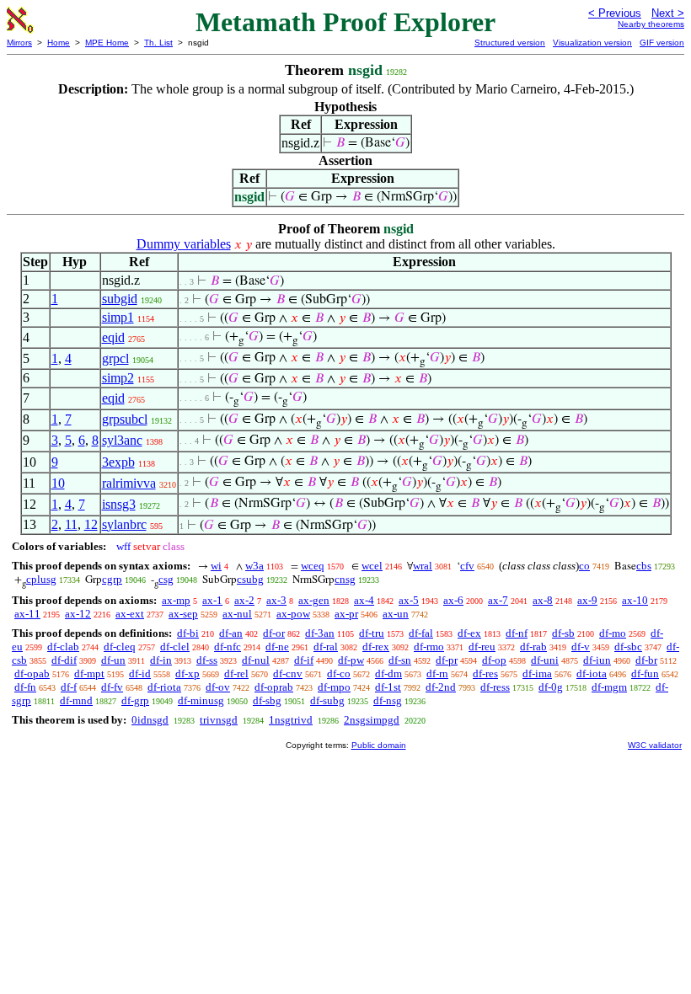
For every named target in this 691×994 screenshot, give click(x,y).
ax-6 (453, 600)
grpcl (115, 358)
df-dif (64, 660)
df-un (113, 660)
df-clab (63, 646)
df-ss (206, 660)
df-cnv (288, 673)
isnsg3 (119, 504)
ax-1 (212, 600)
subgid (119, 298)
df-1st (388, 687)
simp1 (118, 317)
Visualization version (592, 42)
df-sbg (267, 700)
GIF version (662, 42)
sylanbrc (124, 524)
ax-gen (313, 600)
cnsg (345, 579)
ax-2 (244, 600)
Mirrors (19, 42)
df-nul (256, 660)
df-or (274, 633)
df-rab (533, 646)
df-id (140, 673)
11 (71, 524)
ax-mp (176, 600)
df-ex (469, 633)
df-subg (327, 700)
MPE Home (107, 42)
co (584, 565)
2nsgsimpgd (371, 719)
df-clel (175, 646)
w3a (254, 565)
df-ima (537, 673)
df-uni (545, 660)
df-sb (563, 633)
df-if (303, 660)
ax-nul (237, 613)
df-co (339, 673)
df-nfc (227, 646)
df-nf (517, 633)
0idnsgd (150, 719)
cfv (467, 565)
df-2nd (441, 687)
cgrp (112, 579)
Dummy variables (184, 244)
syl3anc (122, 440)
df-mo (612, 633)
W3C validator (655, 745)
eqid (113, 337)
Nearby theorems (651, 24)
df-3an (320, 633)
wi (216, 565)
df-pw (351, 660)
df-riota (164, 687)
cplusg (41, 579)
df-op (494, 660)
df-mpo (334, 687)
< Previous (614, 13)
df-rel (236, 673)
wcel (372, 565)
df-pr (447, 660)
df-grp (135, 700)
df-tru (371, 633)
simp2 (118, 378)
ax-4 (364, 600)
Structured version (509, 42)
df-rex (375, 646)
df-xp (187, 673)
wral (422, 565)
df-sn (399, 660)
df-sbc (628, 646)
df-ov (218, 687)
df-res (485, 673)
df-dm (388, 673)
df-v (580, 646)
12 (91, 524)
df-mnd (76, 700)
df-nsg (387, 700)
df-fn (25, 687)
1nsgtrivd (291, 719)
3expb (118, 462)
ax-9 (587, 600)
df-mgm (609, 687)
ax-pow (293, 613)
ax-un (396, 613)
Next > (667, 13)
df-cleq (120, 646)
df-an (231, 633)
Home (58, 42)
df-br (646, 660)
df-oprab (273, 687)
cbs (643, 565)
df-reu (482, 646)
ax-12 (78, 613)
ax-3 (276, 600)
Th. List (158, 42)
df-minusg (201, 700)
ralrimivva (129, 483)
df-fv (112, 687)
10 (58, 483)
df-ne (277, 646)
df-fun (645, 673)
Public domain (378, 745)
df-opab (32, 673)
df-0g (550, 687)
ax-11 (27, 613)
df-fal (421, 633)
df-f (69, 687)
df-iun (597, 660)
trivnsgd (219, 719)
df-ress (495, 687)
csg (166, 579)
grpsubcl (124, 419)
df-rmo (429, 646)
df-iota (591, 673)
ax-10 (635, 600)
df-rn (437, 673)
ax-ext (129, 613)
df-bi (188, 633)
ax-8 (543, 600)
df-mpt (89, 673)
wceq (312, 565)
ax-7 (498, 600)
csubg (250, 579)
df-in (161, 660)
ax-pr (346, 613)
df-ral (325, 646)
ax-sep (183, 613)
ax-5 (409, 600)
